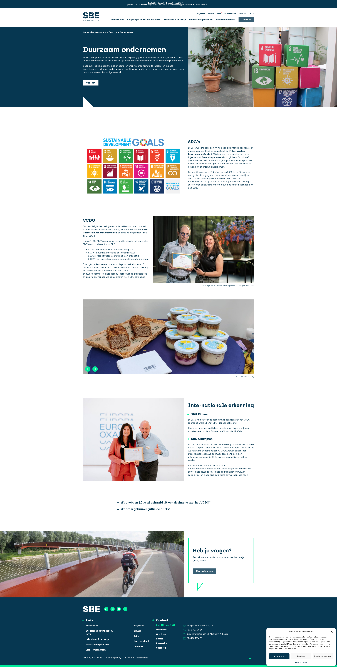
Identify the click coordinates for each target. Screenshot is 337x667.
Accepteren (279, 656)
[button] (331, 631)
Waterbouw (117, 19)
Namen (159, 639)
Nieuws (211, 13)
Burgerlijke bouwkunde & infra (143, 19)
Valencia (161, 648)
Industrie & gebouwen (200, 19)
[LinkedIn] (106, 609)
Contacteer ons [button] (204, 571)
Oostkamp (161, 634)
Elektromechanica (225, 19)
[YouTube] (119, 609)
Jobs (219, 13)
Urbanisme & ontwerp (174, 19)
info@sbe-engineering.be (200, 625)
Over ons (242, 13)
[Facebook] (125, 609)
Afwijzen (301, 656)
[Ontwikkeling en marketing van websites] (250, 658)
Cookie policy (113, 657)
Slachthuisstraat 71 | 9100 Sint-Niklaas (207, 634)
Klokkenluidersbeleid (136, 657)
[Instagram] (112, 609)
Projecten (201, 13)
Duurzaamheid (230, 13)
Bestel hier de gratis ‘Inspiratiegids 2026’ (165, 3)
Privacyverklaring (92, 657)
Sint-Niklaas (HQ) (165, 625)
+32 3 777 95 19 (194, 630)
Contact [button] (246, 19)
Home (86, 32)
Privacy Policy (301, 662)
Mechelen (161, 630)
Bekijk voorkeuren (322, 656)
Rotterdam (162, 643)
